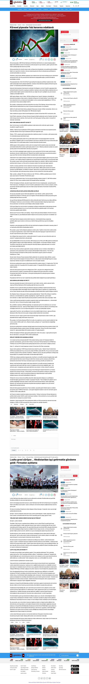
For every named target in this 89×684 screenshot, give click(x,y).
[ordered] (26, 450)
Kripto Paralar (75, 660)
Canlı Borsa (20, 9)
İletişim (34, 682)
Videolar (55, 6)
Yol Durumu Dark (13, 667)
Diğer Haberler (56, 9)
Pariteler (40, 9)
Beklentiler (16, 404)
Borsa (51, 9)
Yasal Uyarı (58, 682)
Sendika (28, 622)
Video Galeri (53, 667)
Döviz (62, 9)
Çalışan (12, 622)
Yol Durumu (66, 660)
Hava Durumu (36, 660)
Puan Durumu (45, 660)
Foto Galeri (48, 6)
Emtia (66, 9)
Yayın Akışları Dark (24, 667)
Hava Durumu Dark (14, 665)
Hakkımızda (31, 682)
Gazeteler (68, 6)
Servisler (19, 6)
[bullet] (27, 450)
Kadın (42, 6)
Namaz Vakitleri (19, 660)
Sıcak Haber (53, 673)
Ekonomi (32, 6)
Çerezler (44, 682)
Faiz (26, 404)
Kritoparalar (45, 9)
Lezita (23, 622)
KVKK (48, 682)
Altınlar (30, 9)
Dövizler (25, 9)
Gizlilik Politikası (40, 682)
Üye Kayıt (61, 667)
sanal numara (23, 673)
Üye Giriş (61, 665)
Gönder (13, 450)
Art (11, 404)
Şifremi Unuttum (62, 669)
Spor (38, 6)
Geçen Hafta (31, 404)
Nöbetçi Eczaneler (24, 669)
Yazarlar (61, 6)
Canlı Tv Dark (23, 665)
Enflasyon (22, 404)
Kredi (70, 9)
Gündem (26, 6)
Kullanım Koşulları (52, 682)
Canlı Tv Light (13, 669)
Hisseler (34, 9)
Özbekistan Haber (13, 24)
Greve (17, 622)
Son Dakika (12, 6)
